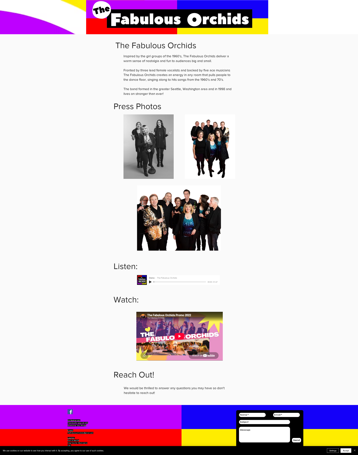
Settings (332, 450)
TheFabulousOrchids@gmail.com (81, 433)
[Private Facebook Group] (70, 411)
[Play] (150, 282)
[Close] (354, 450)
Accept (346, 450)
